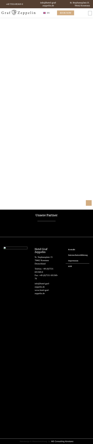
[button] (90, 13)
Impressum (73, 261)
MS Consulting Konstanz (62, 441)
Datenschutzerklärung (78, 255)
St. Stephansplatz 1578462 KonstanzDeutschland (44, 260)
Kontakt (71, 249)
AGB (70, 266)
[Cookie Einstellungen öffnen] (5, 441)
